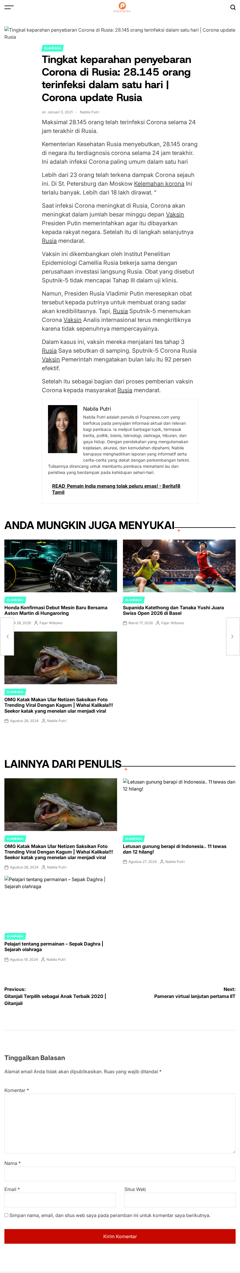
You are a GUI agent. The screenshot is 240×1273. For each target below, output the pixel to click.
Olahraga (52, 48)
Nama (12, 1163)
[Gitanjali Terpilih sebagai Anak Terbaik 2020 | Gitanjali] (7, 636)
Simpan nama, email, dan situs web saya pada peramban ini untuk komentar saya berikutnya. (109, 1215)
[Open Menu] (9, 7)
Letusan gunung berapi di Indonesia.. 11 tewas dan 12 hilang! (175, 849)
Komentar (16, 1090)
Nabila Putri (89, 112)
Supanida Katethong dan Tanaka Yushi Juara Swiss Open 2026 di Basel (173, 610)
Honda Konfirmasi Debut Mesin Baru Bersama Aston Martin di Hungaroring (55, 610)
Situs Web (135, 1189)
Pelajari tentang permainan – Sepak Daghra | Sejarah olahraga (53, 946)
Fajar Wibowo (51, 623)
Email (12, 1189)
